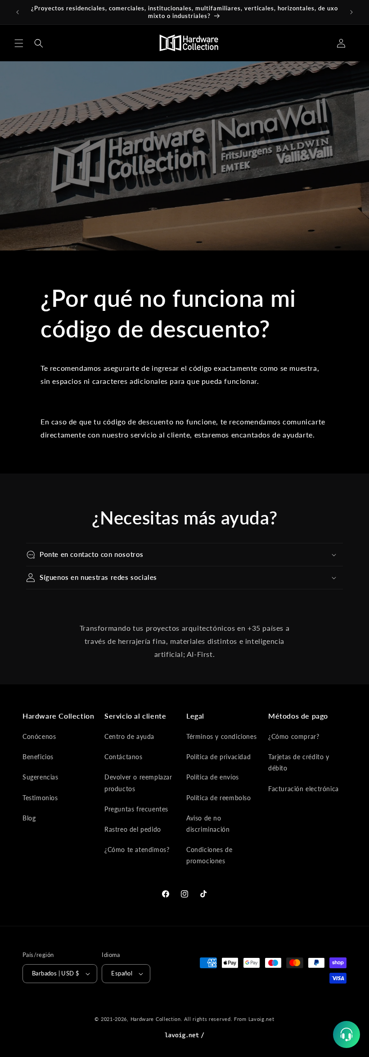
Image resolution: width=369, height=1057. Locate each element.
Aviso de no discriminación (208, 823)
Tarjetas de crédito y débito (298, 762)
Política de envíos (212, 777)
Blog (29, 818)
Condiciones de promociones (209, 855)
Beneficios (38, 757)
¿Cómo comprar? (293, 736)
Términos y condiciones (221, 736)
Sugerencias (40, 777)
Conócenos (39, 736)
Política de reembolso (218, 798)
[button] (19, 43)
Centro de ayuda (129, 736)
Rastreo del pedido (132, 829)
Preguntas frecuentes (136, 809)
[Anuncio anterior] (17, 12)
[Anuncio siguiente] (351, 12)
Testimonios (40, 798)
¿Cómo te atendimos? (136, 849)
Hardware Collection (155, 1019)
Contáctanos (123, 757)
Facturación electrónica (303, 789)
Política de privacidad (218, 757)
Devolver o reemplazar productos (138, 782)
